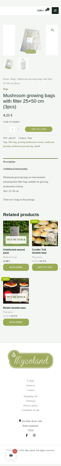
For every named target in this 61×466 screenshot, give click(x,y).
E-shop (30, 380)
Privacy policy (30, 405)
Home (6, 79)
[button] (52, 30)
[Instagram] (34, 435)
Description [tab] (9, 161)
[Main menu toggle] (55, 10)
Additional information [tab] (15, 169)
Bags (13, 79)
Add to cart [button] (45, 267)
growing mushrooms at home (31, 142)
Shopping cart (30, 396)
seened (37, 146)
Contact (30, 390)
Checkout (30, 401)
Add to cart (38, 129)
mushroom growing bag (22, 146)
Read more (16, 267)
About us (30, 385)
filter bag (12, 142)
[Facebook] (26, 435)
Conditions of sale (30, 410)
